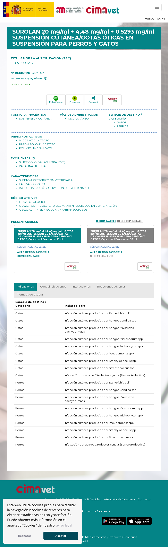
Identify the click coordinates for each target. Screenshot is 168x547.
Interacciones (82, 286)
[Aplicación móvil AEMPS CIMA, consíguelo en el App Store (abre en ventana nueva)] (139, 521)
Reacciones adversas (111, 286)
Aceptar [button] (60, 535)
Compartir (93, 102)
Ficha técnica (55, 102)
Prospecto (74, 102)
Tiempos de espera (30, 294)
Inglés (161, 19)
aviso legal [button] (64, 525)
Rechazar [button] (24, 535)
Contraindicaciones (53, 286)
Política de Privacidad (86, 499)
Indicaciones (25, 286)
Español (149, 19)
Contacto (144, 499)
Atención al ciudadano (119, 499)
